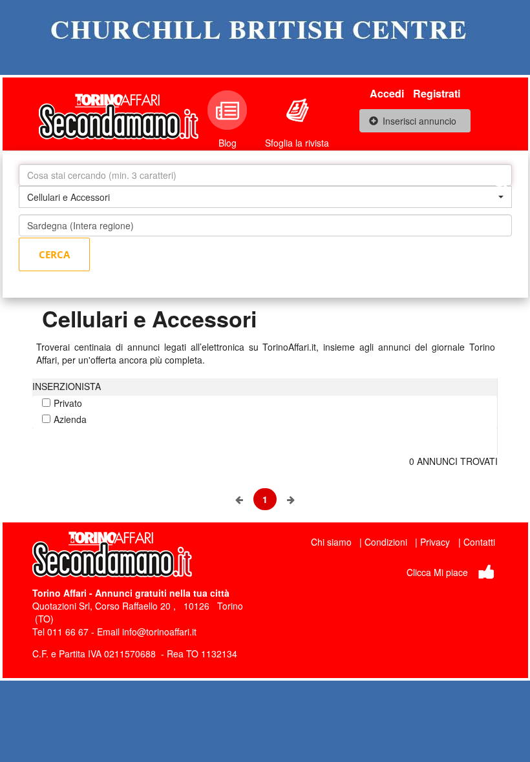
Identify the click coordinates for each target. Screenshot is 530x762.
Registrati (436, 93)
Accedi (387, 93)
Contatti (479, 541)
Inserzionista (66, 386)
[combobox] (265, 197)
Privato (68, 402)
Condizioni (386, 541)
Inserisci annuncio (419, 120)
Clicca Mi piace (437, 572)
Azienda (70, 419)
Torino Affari (59, 592)
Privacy (435, 541)
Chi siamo (331, 541)
